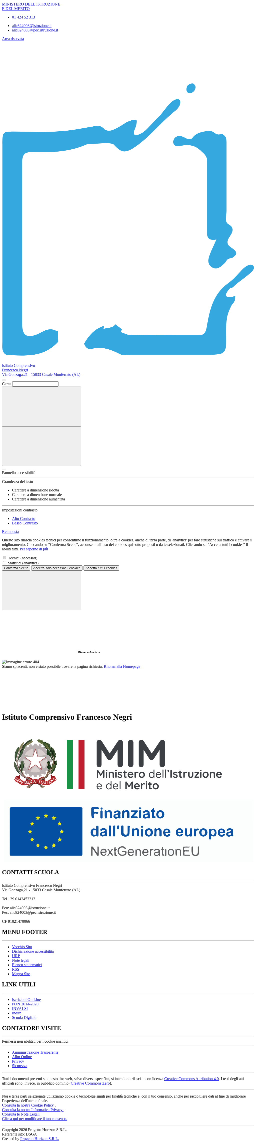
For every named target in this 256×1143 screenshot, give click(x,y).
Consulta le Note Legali (21, 1114)
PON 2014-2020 (25, 1004)
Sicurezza (19, 1066)
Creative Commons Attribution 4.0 (191, 1079)
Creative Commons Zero (90, 1083)
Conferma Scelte (16, 568)
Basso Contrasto (25, 523)
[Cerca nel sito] (41, 406)
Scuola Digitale (24, 1017)
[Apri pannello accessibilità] (4, 469)
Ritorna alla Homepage (122, 666)
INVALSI (20, 1008)
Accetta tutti (101, 568)
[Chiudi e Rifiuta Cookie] (41, 590)
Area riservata (13, 38)
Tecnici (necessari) (22, 558)
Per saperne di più (34, 549)
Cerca (6, 384)
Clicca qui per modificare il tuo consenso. (34, 1119)
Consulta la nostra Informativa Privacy (33, 1110)
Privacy (18, 1061)
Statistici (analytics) (23, 563)
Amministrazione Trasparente (35, 1052)
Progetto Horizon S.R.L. (39, 1139)
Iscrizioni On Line (26, 999)
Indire (16, 1013)
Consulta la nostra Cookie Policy (28, 1105)
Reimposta (10, 531)
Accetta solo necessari (56, 568)
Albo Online (22, 1057)
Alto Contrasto (23, 518)
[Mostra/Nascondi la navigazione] (41, 446)
